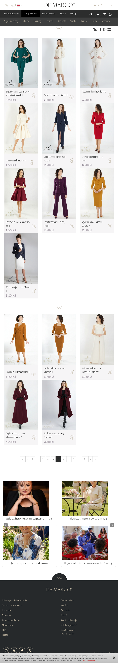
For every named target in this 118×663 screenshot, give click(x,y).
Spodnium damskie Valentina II (94, 93)
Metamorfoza (7, 625)
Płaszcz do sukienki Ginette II (55, 95)
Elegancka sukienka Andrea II (17, 372)
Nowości (63, 13)
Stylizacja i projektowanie (12, 605)
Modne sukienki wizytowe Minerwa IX (54, 370)
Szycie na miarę (11, 21)
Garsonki (49, 21)
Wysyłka (64, 605)
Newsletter (6, 615)
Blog (4, 630)
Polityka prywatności (69, 625)
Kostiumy (37, 21)
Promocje (73, 13)
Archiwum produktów (11, 620)
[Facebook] (22, 650)
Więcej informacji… (89, 660)
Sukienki (25, 21)
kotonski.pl (112, 653)
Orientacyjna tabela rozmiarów (14, 600)
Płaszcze (83, 21)
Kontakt (5, 634)
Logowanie (6, 610)
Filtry (95, 29)
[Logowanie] (110, 14)
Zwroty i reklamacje (69, 620)
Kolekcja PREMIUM (48, 13)
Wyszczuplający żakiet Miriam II (18, 289)
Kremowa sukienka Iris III (16, 160)
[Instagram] (6, 650)
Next (112, 525)
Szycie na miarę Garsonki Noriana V (92, 223)
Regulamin (65, 610)
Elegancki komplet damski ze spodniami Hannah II (17, 93)
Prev (6, 525)
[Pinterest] (30, 650)
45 (85, 459)
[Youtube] (14, 650)
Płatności (64, 615)
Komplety (62, 21)
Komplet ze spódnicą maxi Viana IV (54, 158)
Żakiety (73, 21)
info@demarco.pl (68, 630)
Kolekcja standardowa (11, 13)
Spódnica (106, 21)
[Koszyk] (104, 14)
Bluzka (94, 21)
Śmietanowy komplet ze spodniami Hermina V (91, 370)
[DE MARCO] (59, 4)
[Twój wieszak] (98, 14)
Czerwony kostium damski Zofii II (92, 158)
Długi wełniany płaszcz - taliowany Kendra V (15, 435)
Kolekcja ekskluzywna (31, 13)
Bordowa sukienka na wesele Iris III (18, 223)
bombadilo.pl (101, 653)
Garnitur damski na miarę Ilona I (54, 223)
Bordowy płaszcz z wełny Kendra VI (54, 435)
